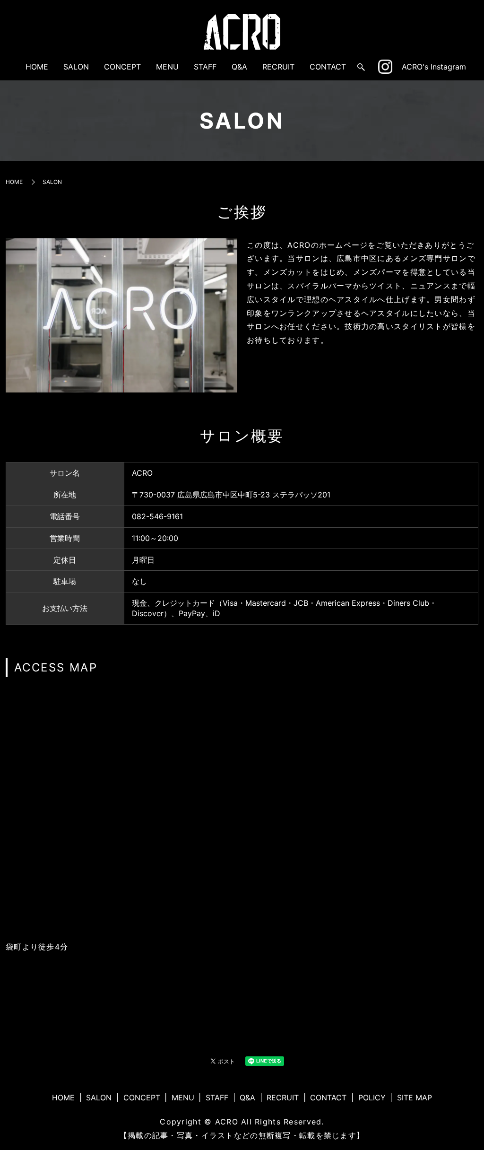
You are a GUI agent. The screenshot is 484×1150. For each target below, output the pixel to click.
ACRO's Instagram (434, 66)
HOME (37, 66)
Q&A (239, 66)
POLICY (372, 1097)
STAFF (205, 66)
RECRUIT (278, 66)
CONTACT (328, 66)
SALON (76, 66)
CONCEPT (122, 66)
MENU (167, 66)
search (361, 67)
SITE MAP (414, 1097)
